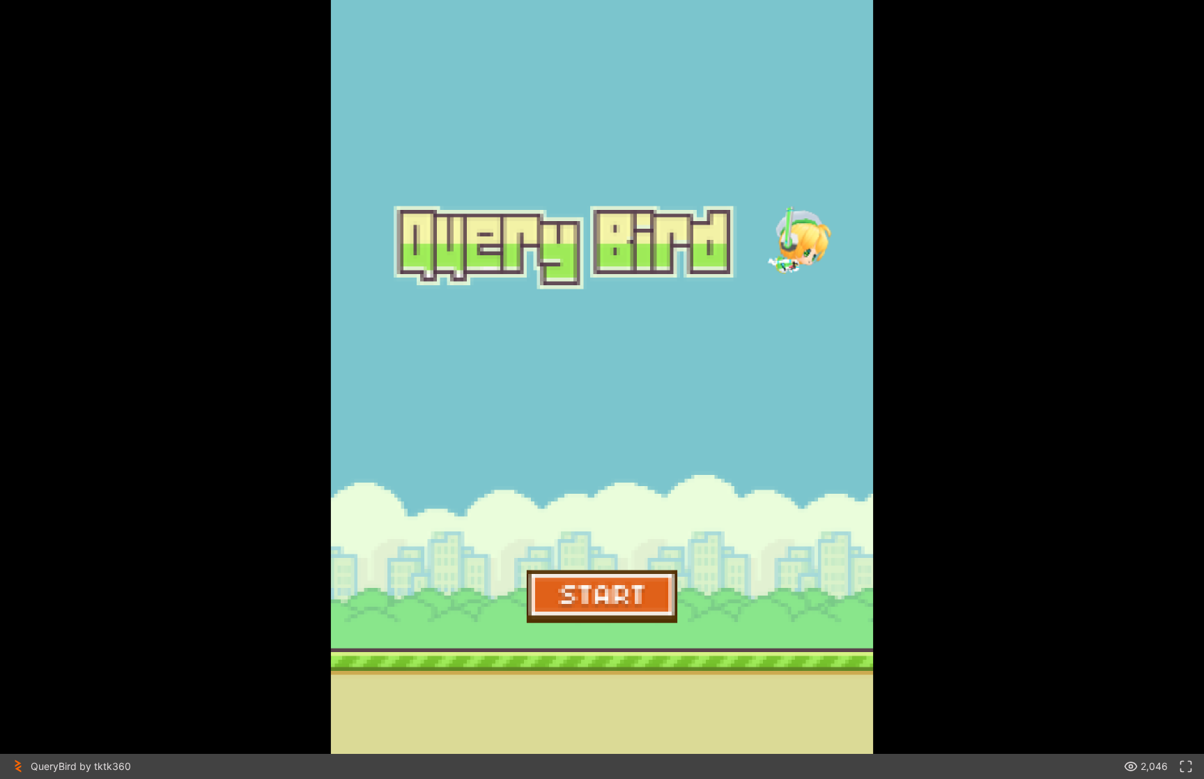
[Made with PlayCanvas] (18, 766)
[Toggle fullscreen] (1185, 766)
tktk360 (112, 766)
